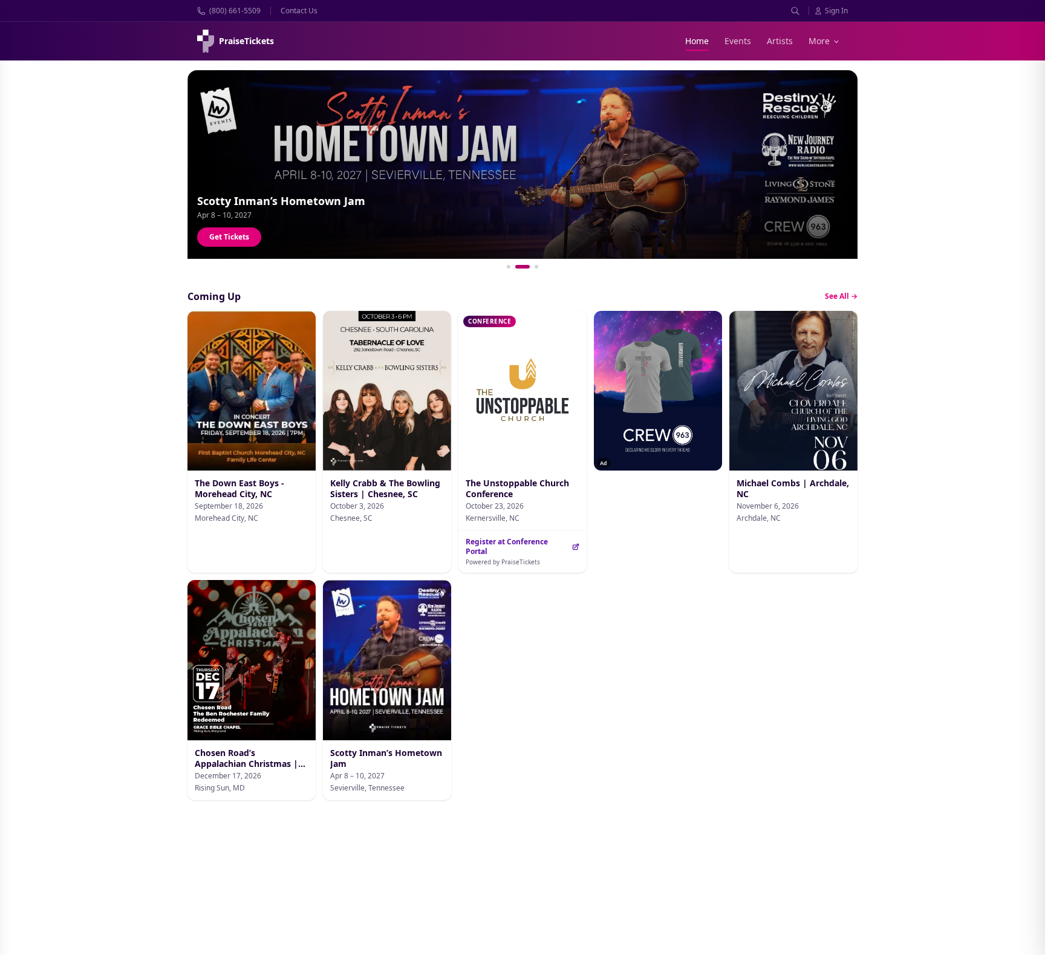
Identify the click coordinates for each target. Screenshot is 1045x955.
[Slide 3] (536, 267)
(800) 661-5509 (235, 11)
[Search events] (795, 10)
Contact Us (299, 11)
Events (737, 41)
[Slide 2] (522, 267)
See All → (841, 296)
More (819, 41)
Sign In (836, 11)
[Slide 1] (508, 267)
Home (697, 41)
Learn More (229, 237)
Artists (780, 41)
